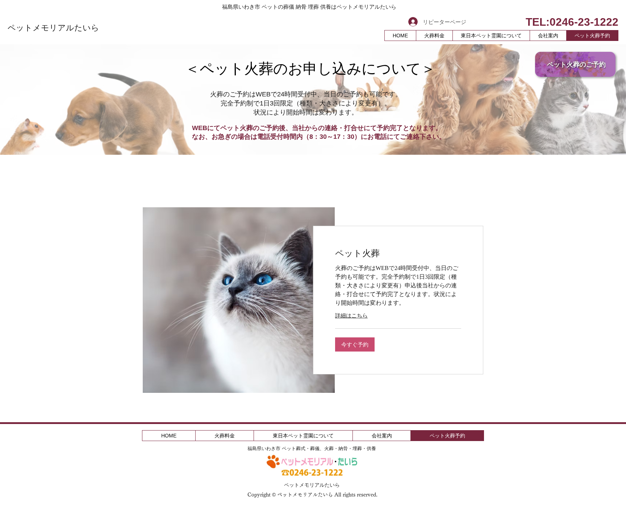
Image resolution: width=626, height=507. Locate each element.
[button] (355, 344)
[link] (398, 253)
